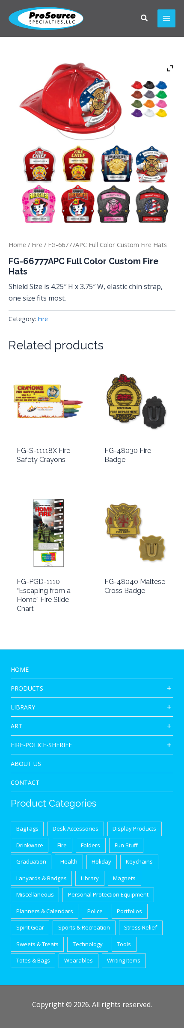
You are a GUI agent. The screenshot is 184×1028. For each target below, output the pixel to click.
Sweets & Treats (37, 944)
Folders (90, 845)
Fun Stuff (126, 845)
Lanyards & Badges (41, 878)
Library (23, 707)
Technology (88, 944)
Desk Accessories (75, 828)
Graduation (31, 861)
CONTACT (25, 782)
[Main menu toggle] (166, 18)
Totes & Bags (33, 960)
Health (68, 861)
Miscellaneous (35, 894)
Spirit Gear (30, 927)
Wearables (78, 960)
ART (16, 726)
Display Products (134, 828)
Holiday (101, 861)
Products (27, 688)
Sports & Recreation (84, 927)
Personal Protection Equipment (108, 894)
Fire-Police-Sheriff (41, 745)
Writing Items (123, 960)
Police (95, 911)
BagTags (27, 828)
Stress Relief (140, 927)
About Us (26, 764)
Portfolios (129, 911)
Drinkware (29, 845)
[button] (144, 19)
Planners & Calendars (44, 911)
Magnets (124, 878)
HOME (20, 669)
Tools (124, 944)
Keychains (139, 861)
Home (17, 244)
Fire (37, 244)
